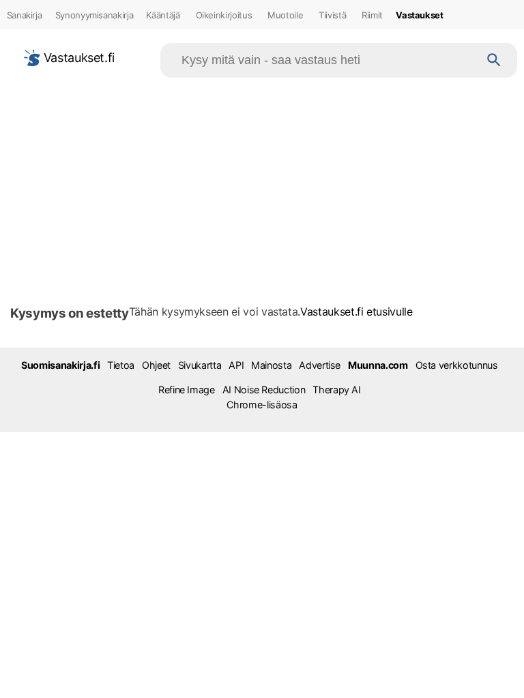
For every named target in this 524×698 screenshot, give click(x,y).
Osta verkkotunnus (457, 365)
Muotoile (285, 15)
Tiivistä (332, 15)
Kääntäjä (162, 15)
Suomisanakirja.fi (60, 365)
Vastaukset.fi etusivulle (356, 311)
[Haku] (494, 60)
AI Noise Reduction (264, 389)
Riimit (372, 15)
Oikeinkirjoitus (224, 15)
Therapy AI (336, 389)
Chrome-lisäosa (262, 404)
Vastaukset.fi (77, 57)
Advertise (319, 365)
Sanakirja (24, 15)
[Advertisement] (262, 186)
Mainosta (271, 365)
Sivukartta (199, 365)
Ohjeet (156, 365)
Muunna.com (377, 365)
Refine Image (186, 389)
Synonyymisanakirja (94, 15)
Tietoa (120, 365)
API (236, 365)
